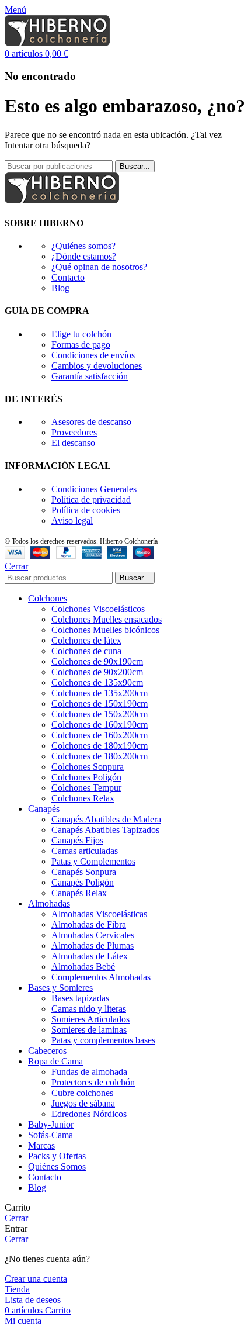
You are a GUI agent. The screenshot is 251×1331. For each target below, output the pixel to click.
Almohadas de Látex (89, 956)
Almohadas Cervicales (92, 935)
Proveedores (74, 432)
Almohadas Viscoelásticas (99, 914)
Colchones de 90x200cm (97, 672)
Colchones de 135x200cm (99, 693)
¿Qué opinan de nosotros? (99, 267)
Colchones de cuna (86, 651)
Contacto (68, 277)
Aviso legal (72, 521)
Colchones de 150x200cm (99, 714)
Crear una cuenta (36, 1279)
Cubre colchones (82, 1093)
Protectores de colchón (93, 1082)
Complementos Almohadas (101, 977)
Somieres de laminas (89, 1030)
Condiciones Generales (94, 489)
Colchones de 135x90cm (97, 682)
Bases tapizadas (80, 998)
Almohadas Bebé (83, 967)
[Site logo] (57, 43)
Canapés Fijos (77, 840)
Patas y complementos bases (103, 1040)
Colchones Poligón (86, 777)
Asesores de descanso (91, 422)
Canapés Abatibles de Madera (106, 819)
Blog (60, 288)
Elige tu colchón (81, 334)
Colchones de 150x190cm (99, 703)
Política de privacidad (91, 499)
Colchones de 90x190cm (97, 661)
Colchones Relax (82, 798)
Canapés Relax (79, 893)
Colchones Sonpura (87, 767)
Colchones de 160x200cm (99, 735)
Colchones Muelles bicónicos (105, 630)
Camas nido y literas (88, 1009)
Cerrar (16, 566)
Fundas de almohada (89, 1072)
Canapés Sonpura (83, 872)
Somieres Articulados (90, 1019)
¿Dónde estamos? (83, 256)
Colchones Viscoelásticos (98, 609)
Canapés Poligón (82, 882)
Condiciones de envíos (93, 355)
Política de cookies (85, 510)
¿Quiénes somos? (83, 246)
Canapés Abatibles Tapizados (105, 830)
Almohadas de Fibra (88, 924)
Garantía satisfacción (89, 376)
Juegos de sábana (83, 1103)
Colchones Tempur (86, 788)
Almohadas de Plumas (92, 945)
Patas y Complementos (93, 861)
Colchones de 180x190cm (99, 746)
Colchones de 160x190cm (99, 725)
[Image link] (62, 200)
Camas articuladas (84, 851)
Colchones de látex (86, 640)
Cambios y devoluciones (96, 366)
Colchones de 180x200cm (99, 756)
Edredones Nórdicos (89, 1114)
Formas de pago (80, 345)
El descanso (73, 443)
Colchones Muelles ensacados (106, 619)
